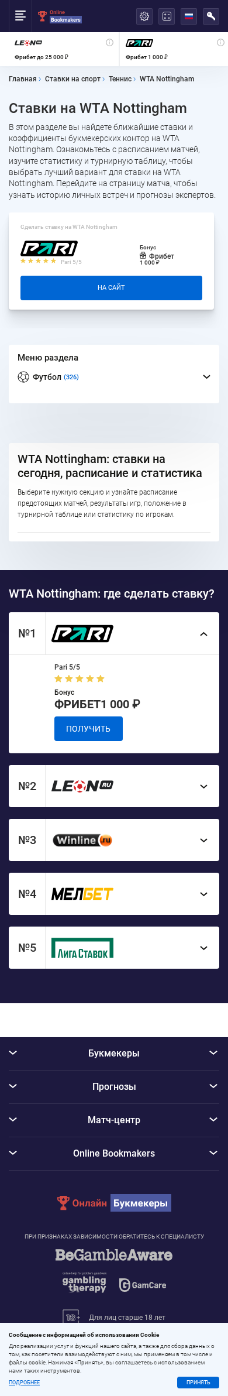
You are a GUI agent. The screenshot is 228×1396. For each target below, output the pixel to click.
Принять (198, 1382)
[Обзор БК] (64, 49)
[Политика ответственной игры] (114, 1276)
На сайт (111, 287)
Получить (88, 728)
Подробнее (24, 1382)
